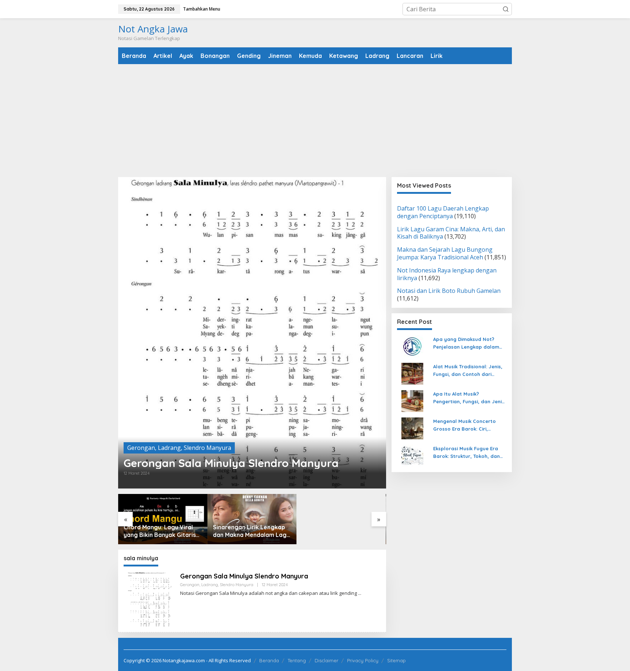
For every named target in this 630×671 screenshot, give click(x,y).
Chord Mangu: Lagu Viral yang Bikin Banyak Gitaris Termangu (160, 531)
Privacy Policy (362, 660)
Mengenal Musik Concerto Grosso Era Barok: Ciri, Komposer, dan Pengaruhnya (468, 425)
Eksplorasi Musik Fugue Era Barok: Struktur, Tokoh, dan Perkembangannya (466, 453)
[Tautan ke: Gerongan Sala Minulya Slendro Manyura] (252, 332)
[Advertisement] (315, 121)
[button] (505, 9)
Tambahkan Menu (201, 9)
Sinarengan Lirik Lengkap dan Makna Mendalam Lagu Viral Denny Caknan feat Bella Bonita (251, 531)
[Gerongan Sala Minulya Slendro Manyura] (359, 593)
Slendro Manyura (207, 448)
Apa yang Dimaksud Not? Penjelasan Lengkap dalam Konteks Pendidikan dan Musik (469, 343)
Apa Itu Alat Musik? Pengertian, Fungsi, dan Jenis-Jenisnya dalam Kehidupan (469, 398)
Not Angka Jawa (153, 28)
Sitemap (396, 660)
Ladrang (169, 448)
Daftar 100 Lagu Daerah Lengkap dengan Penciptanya (443, 212)
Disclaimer (326, 660)
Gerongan (141, 448)
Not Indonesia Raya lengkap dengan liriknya (447, 274)
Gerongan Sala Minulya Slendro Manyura (231, 463)
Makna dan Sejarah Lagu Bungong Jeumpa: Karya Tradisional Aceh (445, 254)
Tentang (297, 660)
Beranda (269, 660)
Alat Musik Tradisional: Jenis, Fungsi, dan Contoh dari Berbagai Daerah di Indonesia (469, 371)
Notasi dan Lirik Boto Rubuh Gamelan (449, 291)
